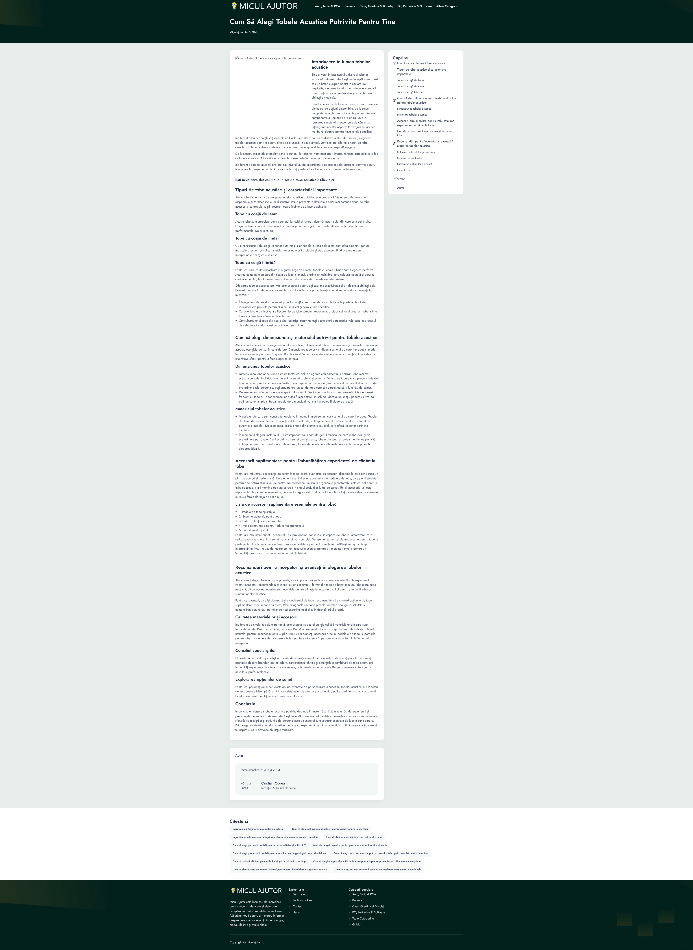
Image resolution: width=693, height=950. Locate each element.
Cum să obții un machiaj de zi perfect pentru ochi (354, 837)
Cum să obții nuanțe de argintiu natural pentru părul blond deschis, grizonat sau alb (280, 869)
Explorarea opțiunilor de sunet (414, 164)
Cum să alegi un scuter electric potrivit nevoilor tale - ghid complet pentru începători (381, 853)
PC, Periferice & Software (414, 6)
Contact (297, 906)
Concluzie (403, 170)
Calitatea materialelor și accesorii (416, 152)
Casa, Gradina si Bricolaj (368, 906)
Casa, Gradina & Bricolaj (376, 6)
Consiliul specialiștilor (409, 158)
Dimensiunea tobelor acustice (414, 109)
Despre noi (300, 894)
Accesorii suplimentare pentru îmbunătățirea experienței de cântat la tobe (425, 123)
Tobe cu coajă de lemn (410, 80)
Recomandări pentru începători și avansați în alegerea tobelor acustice (425, 143)
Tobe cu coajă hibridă (409, 92)
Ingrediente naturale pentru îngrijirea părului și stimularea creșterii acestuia (275, 837)
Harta (296, 912)
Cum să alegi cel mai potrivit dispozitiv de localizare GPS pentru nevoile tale (378, 869)
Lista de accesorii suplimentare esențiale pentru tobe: (424, 133)
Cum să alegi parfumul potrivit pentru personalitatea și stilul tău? (269, 845)
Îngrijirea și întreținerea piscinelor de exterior (258, 829)
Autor (400, 188)
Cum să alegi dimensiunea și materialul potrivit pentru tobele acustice (427, 100)
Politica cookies (302, 900)
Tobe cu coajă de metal (410, 86)
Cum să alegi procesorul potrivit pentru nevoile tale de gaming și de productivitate (279, 853)
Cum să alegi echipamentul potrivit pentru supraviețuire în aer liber (330, 829)
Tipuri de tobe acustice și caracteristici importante (421, 72)
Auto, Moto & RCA (327, 6)
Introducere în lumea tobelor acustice (421, 63)
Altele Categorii (447, 6)
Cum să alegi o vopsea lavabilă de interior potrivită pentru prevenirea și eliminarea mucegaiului (367, 861)
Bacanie (350, 6)
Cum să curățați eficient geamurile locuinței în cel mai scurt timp (269, 861)
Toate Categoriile (363, 918)
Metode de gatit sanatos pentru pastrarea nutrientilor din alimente (350, 845)
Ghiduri (357, 924)
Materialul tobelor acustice (412, 115)
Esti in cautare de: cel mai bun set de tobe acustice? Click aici (284, 180)
